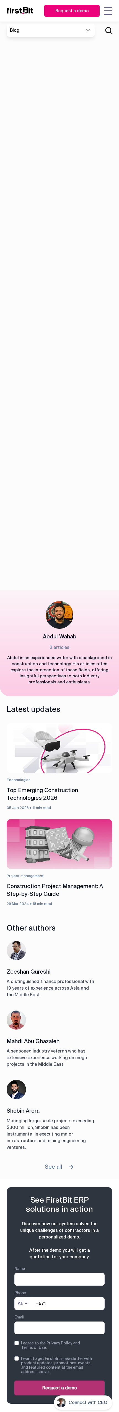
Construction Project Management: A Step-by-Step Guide (55, 890)
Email (19, 1317)
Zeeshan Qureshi (29, 971)
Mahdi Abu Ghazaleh (33, 1041)
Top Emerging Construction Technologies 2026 (42, 794)
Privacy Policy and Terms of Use (50, 1345)
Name (19, 1268)
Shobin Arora (23, 1110)
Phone (20, 1292)
